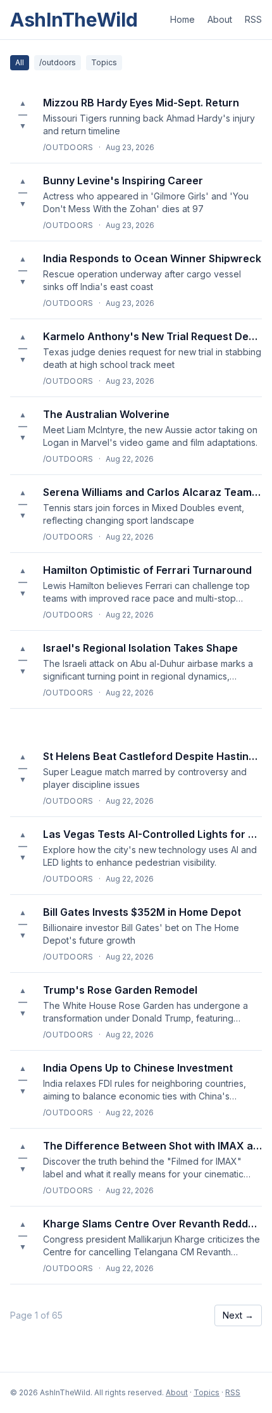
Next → (238, 1315)
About (219, 19)
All (19, 62)
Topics (104, 62)
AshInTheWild (73, 19)
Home (182, 19)
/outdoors (57, 62)
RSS (253, 19)
